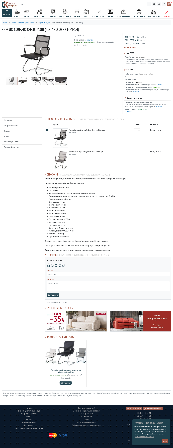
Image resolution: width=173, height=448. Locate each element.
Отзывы (6, 136)
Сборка (86, 419)
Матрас (26, 16)
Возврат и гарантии (29, 422)
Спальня (17, 16)
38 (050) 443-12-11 (132, 37)
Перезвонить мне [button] (154, 408)
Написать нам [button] (135, 408)
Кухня (86, 16)
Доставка (29, 419)
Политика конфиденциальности (144, 436)
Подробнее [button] (67, 383)
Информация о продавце (29, 414)
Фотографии (8, 120)
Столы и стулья (98, 16)
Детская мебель (65, 16)
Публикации (29, 408)
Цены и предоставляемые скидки (29, 411)
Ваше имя (50, 270)
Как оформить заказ (86, 414)
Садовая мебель (139, 16)
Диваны (77, 16)
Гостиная (53, 16)
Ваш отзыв (50, 279)
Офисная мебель (154, 16)
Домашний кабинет (40, 16)
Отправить (54, 295)
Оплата (28, 417)
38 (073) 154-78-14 (132, 43)
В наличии (166, 16)
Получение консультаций (86, 408)
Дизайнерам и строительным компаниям (86, 411)
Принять (165, 441)
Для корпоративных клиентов (87, 422)
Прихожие (110, 16)
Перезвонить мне (130, 47)
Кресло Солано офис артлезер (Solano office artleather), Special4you (66, 371)
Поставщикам (28, 425)
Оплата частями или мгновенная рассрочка (29, 428)
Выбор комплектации (11, 125)
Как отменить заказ (86, 417)
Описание (7, 131)
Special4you (89, 40)
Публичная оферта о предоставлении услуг (86, 425)
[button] (159, 4)
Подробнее (160, 85)
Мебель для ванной (123, 16)
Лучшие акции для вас (11, 141)
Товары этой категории (11, 147)
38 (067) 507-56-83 (132, 40)
